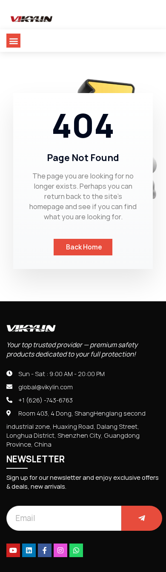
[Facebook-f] (45, 550)
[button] (13, 41)
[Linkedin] (29, 550)
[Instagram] (60, 550)
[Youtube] (13, 550)
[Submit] (141, 518)
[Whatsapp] (76, 550)
